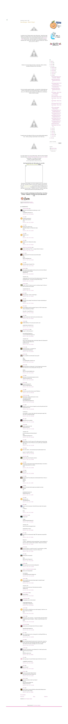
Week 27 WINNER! (55, 94)
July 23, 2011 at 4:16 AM (28, 675)
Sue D (24, 375)
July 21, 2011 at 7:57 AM (28, 312)
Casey (24, 404)
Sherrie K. (24, 678)
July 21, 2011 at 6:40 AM (28, 273)
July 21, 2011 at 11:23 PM (28, 566)
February (53, 134)
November (53, 68)
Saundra (24, 354)
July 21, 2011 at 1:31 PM (28, 494)
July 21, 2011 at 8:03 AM (28, 326)
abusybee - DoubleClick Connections (28, 569)
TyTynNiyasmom (25, 515)
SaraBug (24, 563)
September (53, 72)
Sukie (24, 657)
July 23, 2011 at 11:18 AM (28, 685)
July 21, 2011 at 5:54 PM (28, 530)
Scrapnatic (24, 283)
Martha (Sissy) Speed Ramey (27, 247)
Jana (23, 485)
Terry (23, 389)
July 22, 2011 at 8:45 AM (28, 595)
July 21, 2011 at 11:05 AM (28, 416)
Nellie (24, 315)
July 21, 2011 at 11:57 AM (28, 453)
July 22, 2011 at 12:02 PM (28, 636)
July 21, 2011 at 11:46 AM (28, 437)
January (53, 136)
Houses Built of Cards (26, 329)
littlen (24, 497)
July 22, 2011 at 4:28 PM (28, 662)
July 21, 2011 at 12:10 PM (28, 459)
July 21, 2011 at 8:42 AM (28, 379)
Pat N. (24, 632)
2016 (52, 61)
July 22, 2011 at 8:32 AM (28, 589)
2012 (52, 64)
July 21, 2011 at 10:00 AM (28, 392)
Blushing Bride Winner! (55, 123)
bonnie (24, 293)
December (53, 67)
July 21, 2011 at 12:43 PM (28, 473)
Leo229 (24, 546)
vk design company (36, 705)
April (53, 131)
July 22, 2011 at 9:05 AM (28, 605)
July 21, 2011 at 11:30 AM (28, 421)
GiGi (23, 298)
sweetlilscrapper (25, 598)
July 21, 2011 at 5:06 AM (28, 214)
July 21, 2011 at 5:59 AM (28, 244)
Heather (24, 382)
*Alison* (24, 616)
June (52, 128)
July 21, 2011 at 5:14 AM (28, 230)
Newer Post (22, 696)
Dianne (24, 305)
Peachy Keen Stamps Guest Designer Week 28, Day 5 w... (56, 80)
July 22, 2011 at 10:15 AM (28, 621)
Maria (24, 418)
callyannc (24, 671)
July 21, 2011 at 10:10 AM (28, 402)
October (53, 70)
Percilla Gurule (25, 395)
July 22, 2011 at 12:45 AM (28, 575)
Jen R (24, 470)
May (52, 129)
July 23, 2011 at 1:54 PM (28, 692)
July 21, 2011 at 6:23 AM (28, 259)
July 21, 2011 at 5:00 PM (28, 521)
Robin (24, 504)
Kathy (24, 687)
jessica (24, 253)
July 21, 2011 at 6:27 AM (28, 265)
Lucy (23, 262)
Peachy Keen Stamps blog (28, 185)
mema (24, 216)
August (53, 73)
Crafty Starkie (25, 624)
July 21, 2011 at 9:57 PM (28, 560)
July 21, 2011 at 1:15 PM (28, 482)
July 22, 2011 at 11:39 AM (28, 629)
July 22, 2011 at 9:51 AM (28, 613)
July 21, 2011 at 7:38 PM (28, 544)
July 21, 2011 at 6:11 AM (28, 250)
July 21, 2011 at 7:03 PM (28, 537)
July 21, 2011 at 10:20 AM (28, 409)
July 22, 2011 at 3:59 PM (28, 654)
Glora (24, 439)
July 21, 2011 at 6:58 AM (28, 280)
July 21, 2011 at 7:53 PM (28, 551)
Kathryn (24, 364)
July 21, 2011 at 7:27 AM (28, 290)
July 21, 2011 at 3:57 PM (28, 512)
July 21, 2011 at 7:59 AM (28, 318)
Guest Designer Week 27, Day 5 (56, 96)
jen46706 (24, 647)
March (53, 132)
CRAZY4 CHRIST (26, 208)
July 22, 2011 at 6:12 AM (28, 582)
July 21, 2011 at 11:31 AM (28, 428)
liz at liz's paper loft (26, 592)
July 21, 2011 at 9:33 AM (28, 386)
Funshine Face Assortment (33, 156)
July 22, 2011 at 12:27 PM (28, 645)
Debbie (24, 448)
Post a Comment (23, 694)
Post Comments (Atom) (28, 698)
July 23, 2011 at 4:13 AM (28, 668)
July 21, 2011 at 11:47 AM (28, 445)
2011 (52, 66)
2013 (52, 62)
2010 (52, 137)
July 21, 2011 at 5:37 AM (28, 237)
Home (34, 696)
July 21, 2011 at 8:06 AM (28, 336)
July (52, 75)
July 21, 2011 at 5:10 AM (28, 222)
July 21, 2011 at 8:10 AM (28, 344)
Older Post (46, 696)
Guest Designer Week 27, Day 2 (56, 103)
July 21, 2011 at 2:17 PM (28, 501)
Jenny (24, 553)
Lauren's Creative (26, 186)
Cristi (24, 476)
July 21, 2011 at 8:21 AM (28, 362)
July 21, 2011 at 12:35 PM (28, 467)
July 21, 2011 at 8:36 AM (28, 372)
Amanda (24, 321)
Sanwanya (24, 268)
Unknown (24, 578)
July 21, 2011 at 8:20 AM (28, 351)
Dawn (24, 532)
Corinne (24, 347)
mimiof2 (24, 607)
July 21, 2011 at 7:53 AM (28, 303)
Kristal (24, 639)
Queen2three (25, 456)
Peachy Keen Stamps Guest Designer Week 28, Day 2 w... (56, 89)
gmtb (23, 462)
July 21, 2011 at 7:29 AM (28, 296)
